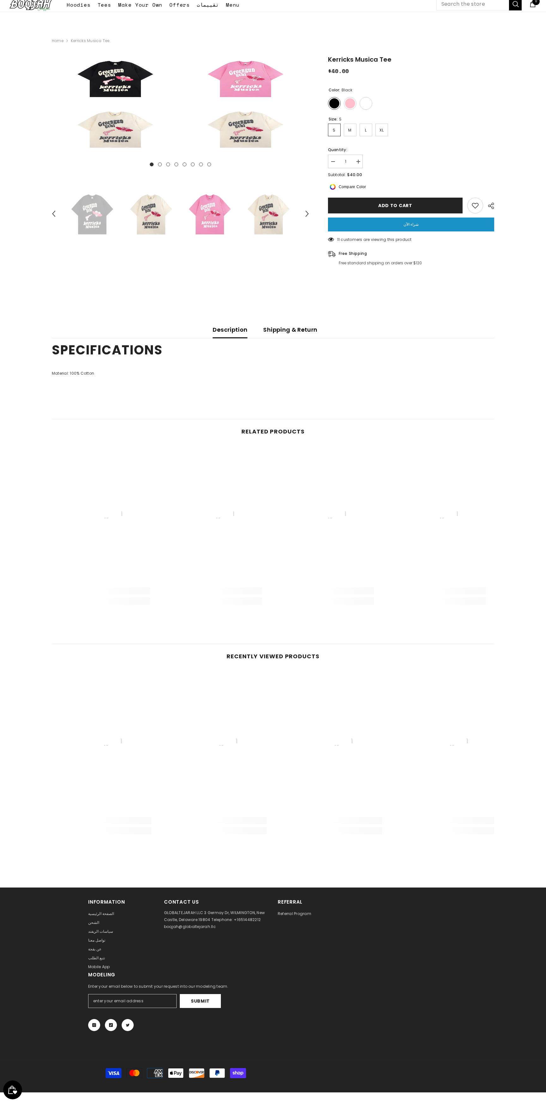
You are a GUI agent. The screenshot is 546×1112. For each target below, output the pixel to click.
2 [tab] (160, 164)
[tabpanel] (115, 104)
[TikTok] (111, 1025)
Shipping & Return (290, 330)
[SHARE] (488, 205)
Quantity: (337, 149)
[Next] (307, 213)
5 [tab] (184, 164)
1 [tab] (152, 164)
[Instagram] (94, 1025)
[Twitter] (128, 1025)
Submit (200, 1001)
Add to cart (395, 205)
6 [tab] (193, 164)
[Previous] (53, 213)
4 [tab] (176, 164)
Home (58, 40)
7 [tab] (201, 164)
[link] (105, 590)
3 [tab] (168, 164)
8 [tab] (209, 164)
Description (230, 330)
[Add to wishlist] (475, 205)
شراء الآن (411, 224)
